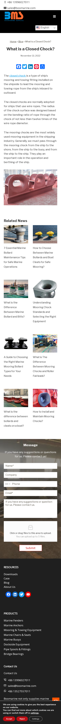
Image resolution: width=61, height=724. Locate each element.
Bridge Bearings (14, 654)
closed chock (17, 75)
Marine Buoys (12, 639)
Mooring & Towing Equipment (22, 630)
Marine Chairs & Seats (17, 635)
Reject (22, 719)
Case (7, 578)
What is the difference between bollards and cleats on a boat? (16, 418)
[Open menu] (54, 16)
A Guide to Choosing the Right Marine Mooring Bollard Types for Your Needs (16, 366)
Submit (31, 548)
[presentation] (16, 234)
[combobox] (7, 484)
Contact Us (10, 673)
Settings (35, 719)
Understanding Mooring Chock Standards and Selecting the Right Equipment (44, 312)
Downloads (11, 574)
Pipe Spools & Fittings (17, 649)
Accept (9, 719)
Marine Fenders (13, 620)
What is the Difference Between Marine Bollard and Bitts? (14, 309)
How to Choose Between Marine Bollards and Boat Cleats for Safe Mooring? (43, 257)
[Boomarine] (14, 16)
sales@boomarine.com (22, 686)
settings (35, 713)
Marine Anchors (13, 625)
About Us (9, 587)
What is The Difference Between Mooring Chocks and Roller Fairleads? (44, 366)
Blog (20, 41)
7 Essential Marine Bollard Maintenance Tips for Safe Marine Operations (15, 257)
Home (13, 41)
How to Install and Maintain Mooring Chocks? (43, 416)
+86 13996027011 (19, 680)
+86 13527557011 (19, 691)
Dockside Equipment (17, 644)
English (44, 27)
